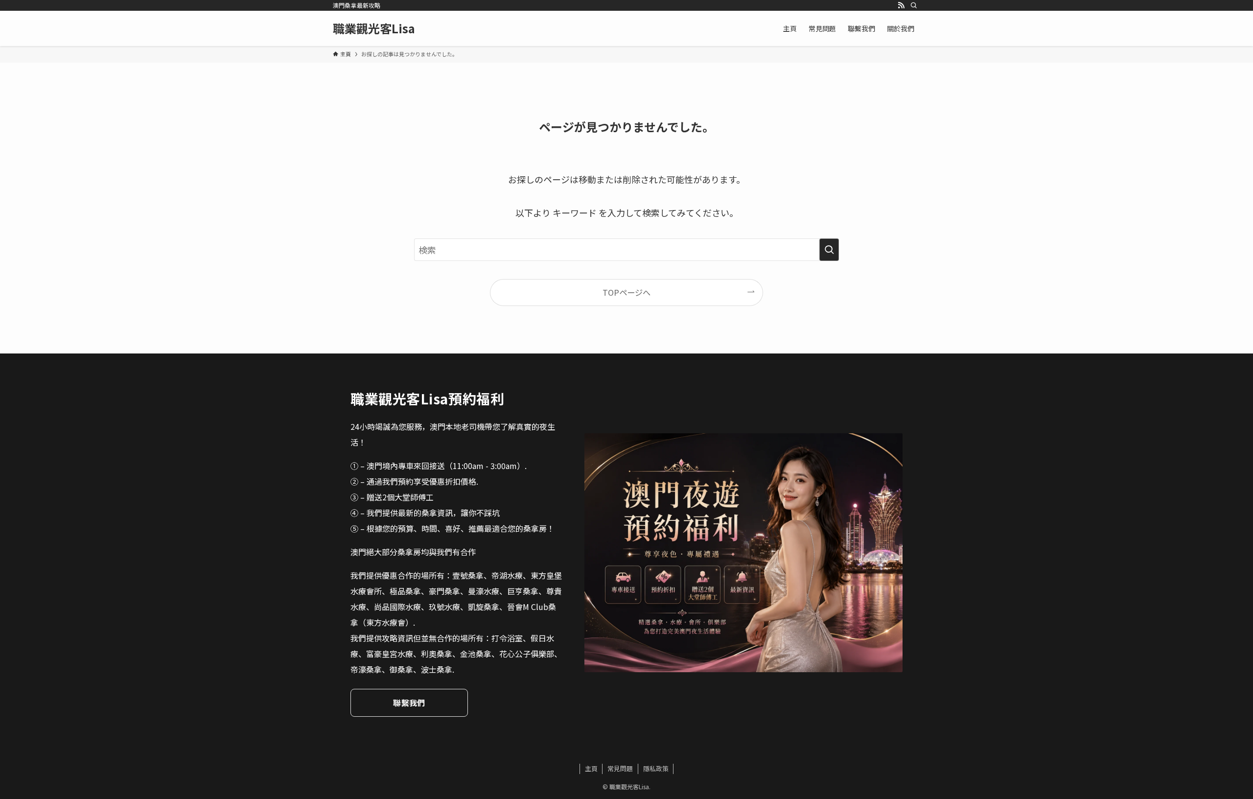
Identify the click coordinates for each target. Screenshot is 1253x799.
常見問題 (620, 768)
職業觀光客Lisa (374, 28)
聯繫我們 (409, 702)
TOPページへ (626, 292)
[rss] (901, 5)
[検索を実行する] (829, 249)
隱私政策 (656, 768)
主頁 (591, 768)
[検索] (913, 5)
